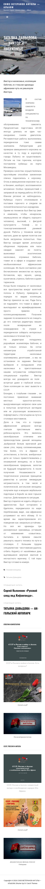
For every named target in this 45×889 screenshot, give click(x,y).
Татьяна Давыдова (13, 577)
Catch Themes (32, 883)
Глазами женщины (13, 570)
